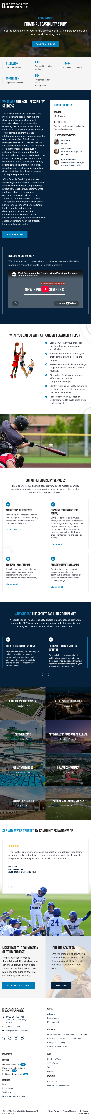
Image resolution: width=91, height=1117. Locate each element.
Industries (51, 1029)
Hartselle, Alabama (10, 1064)
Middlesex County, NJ (12, 1074)
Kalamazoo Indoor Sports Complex (13, 1069)
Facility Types (7, 1054)
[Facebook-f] (10, 1038)
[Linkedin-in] (16, 1038)
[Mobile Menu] (87, 6)
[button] (42, 675)
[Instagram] (4, 1038)
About (49, 1054)
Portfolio (5, 1060)
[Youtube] (22, 1038)
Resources (6, 1080)
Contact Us (51, 1076)
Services (50, 1009)
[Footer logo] (13, 1010)
